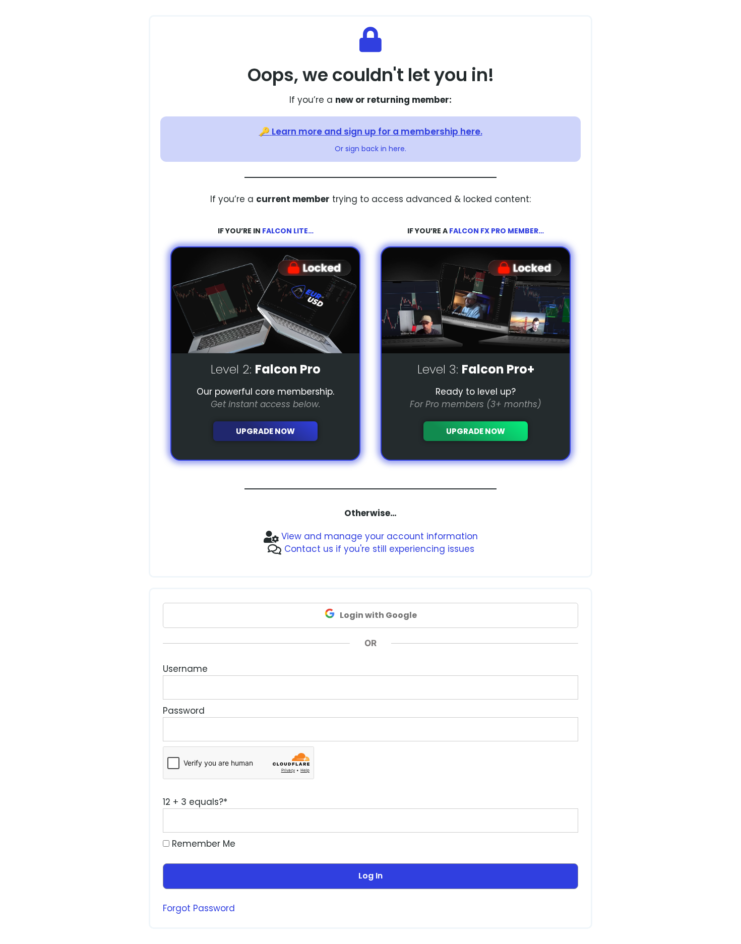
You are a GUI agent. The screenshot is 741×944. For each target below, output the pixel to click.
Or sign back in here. (370, 149)
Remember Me (202, 844)
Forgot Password (199, 908)
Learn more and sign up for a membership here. (377, 131)
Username (185, 669)
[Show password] (561, 729)
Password (184, 711)
